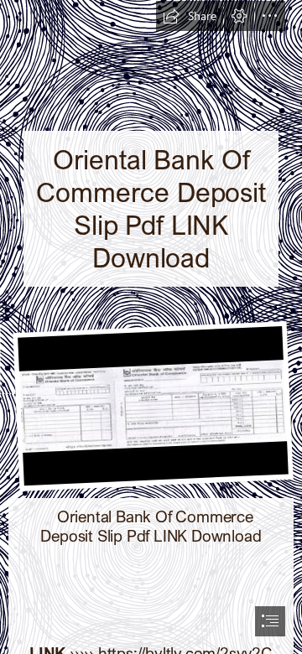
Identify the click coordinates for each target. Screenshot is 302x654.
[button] (189, 16)
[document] (151, 327)
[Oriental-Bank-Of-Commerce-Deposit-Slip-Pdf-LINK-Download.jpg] (150, 405)
